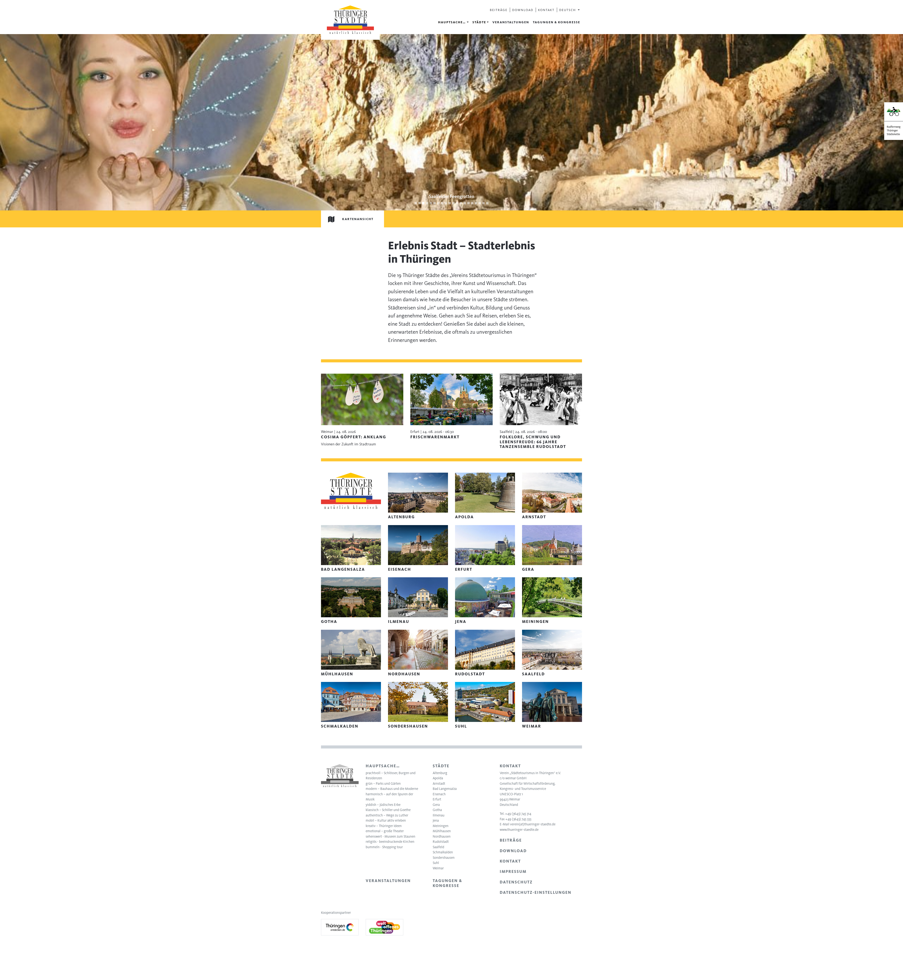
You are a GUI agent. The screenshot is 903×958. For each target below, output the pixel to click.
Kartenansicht (357, 219)
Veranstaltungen (510, 22)
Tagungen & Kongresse (556, 22)
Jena (436, 820)
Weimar (438, 868)
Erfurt (437, 799)
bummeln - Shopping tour (384, 847)
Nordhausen (442, 836)
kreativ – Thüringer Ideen (384, 826)
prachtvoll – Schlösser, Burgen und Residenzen (391, 775)
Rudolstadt (441, 841)
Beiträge (498, 10)
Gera (436, 805)
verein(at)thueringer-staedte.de (532, 824)
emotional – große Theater (385, 831)
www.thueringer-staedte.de (519, 829)
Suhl (436, 863)
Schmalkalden (443, 852)
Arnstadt (439, 783)
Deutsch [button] (568, 10)
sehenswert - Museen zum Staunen (390, 836)
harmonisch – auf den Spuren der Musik (389, 797)
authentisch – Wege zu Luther (387, 815)
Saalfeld (438, 847)
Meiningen (440, 826)
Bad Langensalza (445, 789)
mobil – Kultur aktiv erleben (386, 820)
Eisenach (439, 794)
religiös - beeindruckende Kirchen (390, 841)
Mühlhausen (442, 831)
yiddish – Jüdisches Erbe (383, 805)
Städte (479, 22)
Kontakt (546, 10)
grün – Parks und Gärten (383, 783)
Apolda (438, 778)
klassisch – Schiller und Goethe (388, 810)
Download (522, 10)
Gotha (437, 810)
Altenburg (440, 773)
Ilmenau (438, 815)
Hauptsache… (452, 22)
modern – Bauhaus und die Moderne (392, 789)
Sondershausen (444, 857)
